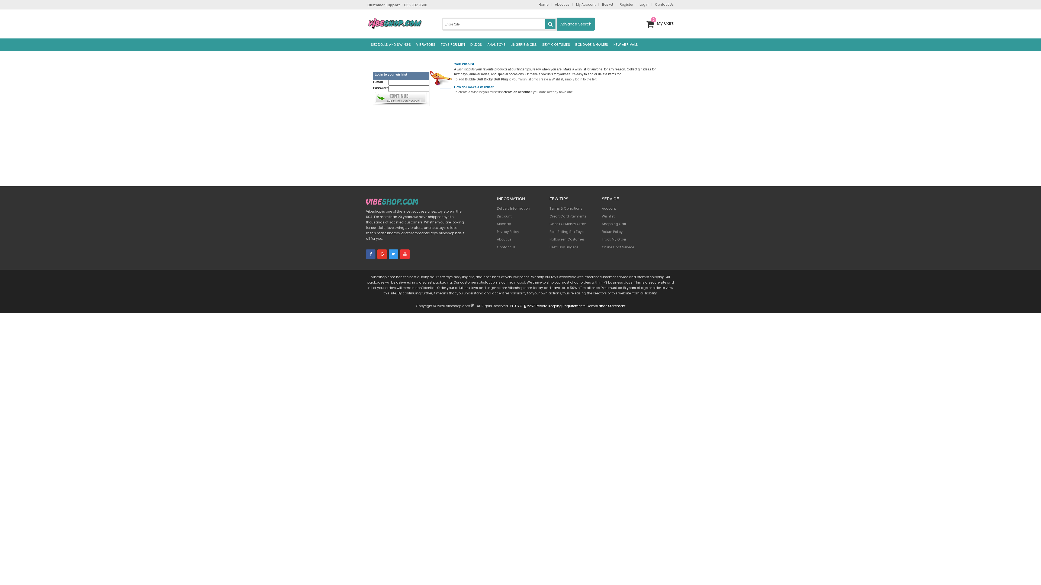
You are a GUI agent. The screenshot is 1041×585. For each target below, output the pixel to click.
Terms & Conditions (566, 208)
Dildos (476, 44)
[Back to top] (1033, 573)
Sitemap (504, 224)
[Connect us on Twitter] (393, 254)
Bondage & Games (591, 44)
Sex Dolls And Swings (391, 44)
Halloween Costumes (567, 239)
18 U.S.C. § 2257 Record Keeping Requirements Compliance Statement (567, 306)
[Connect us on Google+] (382, 254)
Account (609, 208)
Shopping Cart (614, 224)
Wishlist (608, 216)
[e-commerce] (394, 23)
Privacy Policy (508, 231)
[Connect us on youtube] (405, 254)
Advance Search (576, 24)
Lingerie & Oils (524, 44)
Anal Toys (496, 44)
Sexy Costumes (556, 44)
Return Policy (612, 231)
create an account (516, 92)
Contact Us (506, 247)
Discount (504, 216)
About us (504, 239)
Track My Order (614, 239)
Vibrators (426, 44)
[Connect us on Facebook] (370, 254)
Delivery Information (513, 208)
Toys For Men (453, 44)
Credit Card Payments (568, 216)
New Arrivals (625, 44)
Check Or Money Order (568, 224)
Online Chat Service (618, 247)
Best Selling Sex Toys (567, 231)
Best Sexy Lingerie (564, 247)
